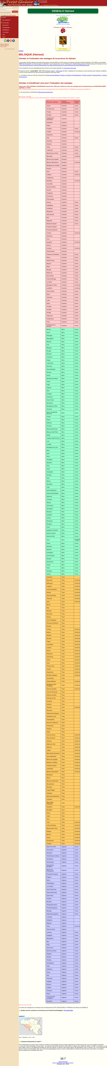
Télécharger (59, 71)
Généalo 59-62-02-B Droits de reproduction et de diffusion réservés (62, 1063)
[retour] (21, 51)
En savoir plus (68, 1010)
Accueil (4, 17)
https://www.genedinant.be (45, 92)
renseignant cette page (69, 68)
